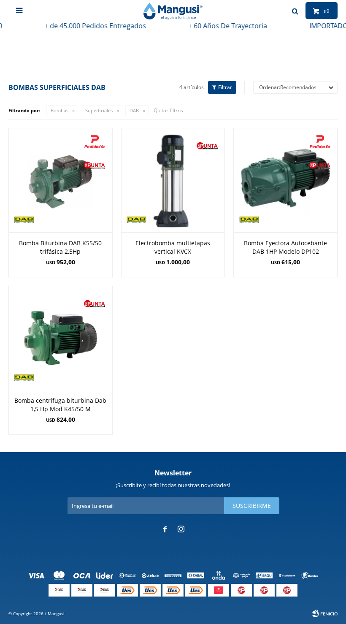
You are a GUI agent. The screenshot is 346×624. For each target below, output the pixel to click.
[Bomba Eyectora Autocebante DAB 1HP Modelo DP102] (285, 180)
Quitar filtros (168, 110)
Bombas (59, 110)
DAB (134, 110)
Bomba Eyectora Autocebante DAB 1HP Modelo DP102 (285, 247)
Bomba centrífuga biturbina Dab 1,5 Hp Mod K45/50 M (60, 404)
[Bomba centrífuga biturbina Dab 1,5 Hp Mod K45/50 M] (60, 338)
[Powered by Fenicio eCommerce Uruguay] (325, 613)
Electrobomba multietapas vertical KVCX (172, 247)
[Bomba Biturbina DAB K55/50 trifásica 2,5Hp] (60, 180)
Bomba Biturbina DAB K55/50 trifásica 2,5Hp (60, 247)
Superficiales (99, 110)
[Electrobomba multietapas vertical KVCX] (173, 180)
